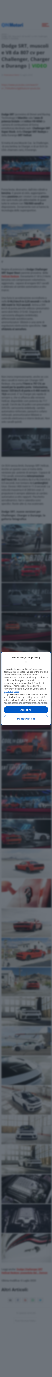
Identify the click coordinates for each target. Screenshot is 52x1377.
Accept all (26, 709)
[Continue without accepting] (26, 662)
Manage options (26, 718)
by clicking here (11, 691)
